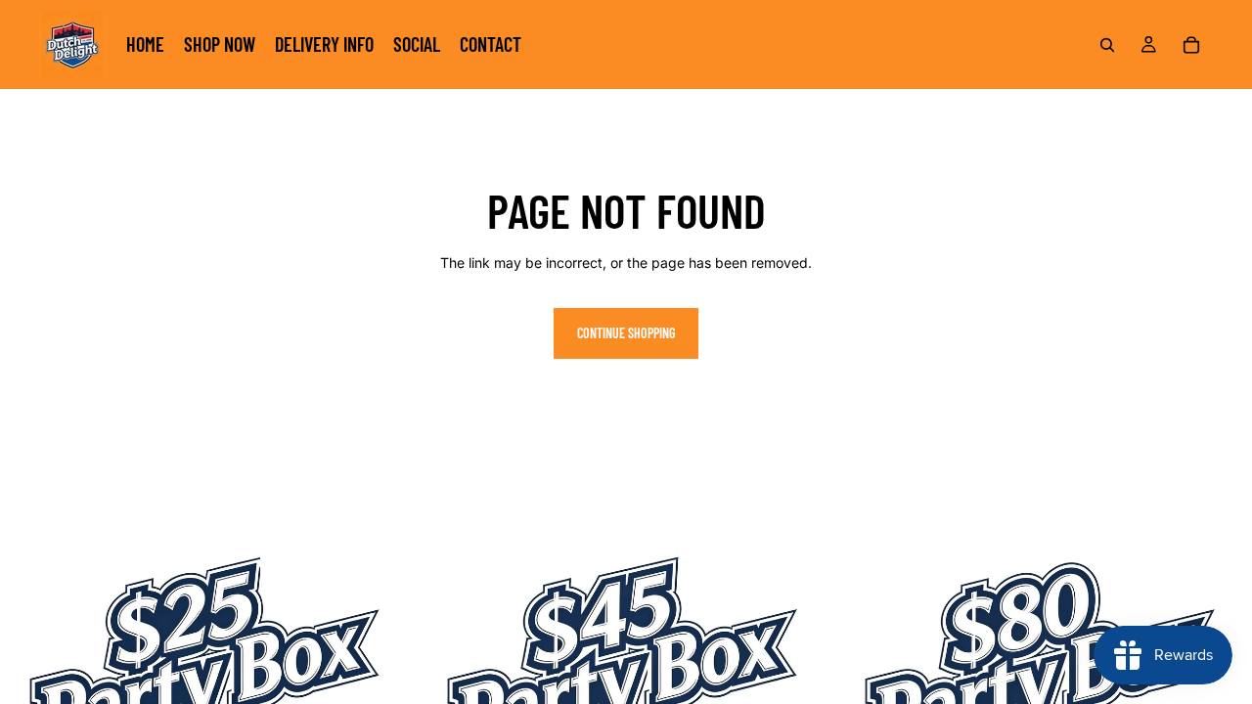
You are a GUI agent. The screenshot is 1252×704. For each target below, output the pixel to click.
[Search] (1107, 44)
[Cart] (1191, 44)
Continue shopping (626, 333)
